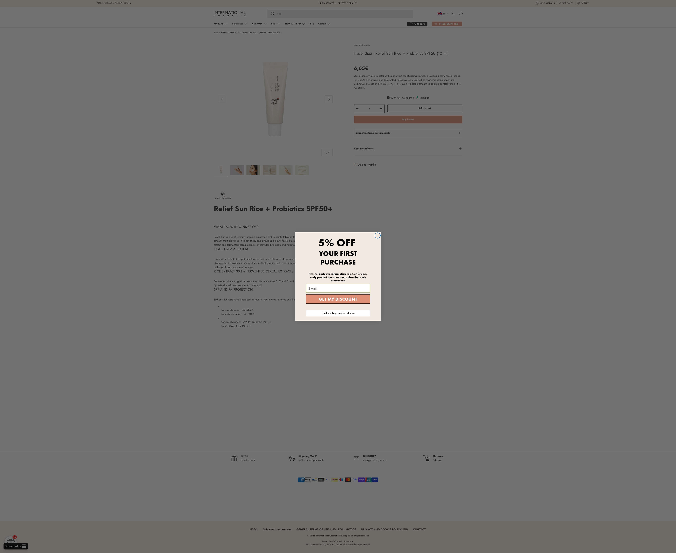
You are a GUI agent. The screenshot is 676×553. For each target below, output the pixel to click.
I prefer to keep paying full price (338, 313)
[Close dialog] (377, 235)
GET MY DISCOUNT (338, 299)
